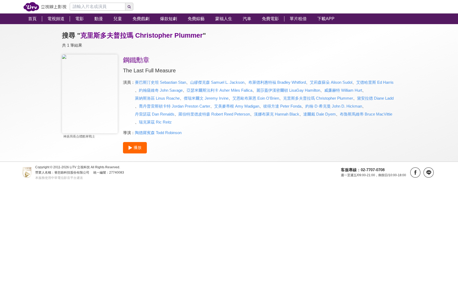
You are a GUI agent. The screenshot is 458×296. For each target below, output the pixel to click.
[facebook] (415, 172)
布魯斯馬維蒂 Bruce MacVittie (366, 114)
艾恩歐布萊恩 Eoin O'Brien (255, 98)
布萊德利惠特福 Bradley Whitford (277, 82)
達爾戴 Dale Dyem (319, 114)
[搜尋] (129, 7)
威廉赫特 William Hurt (343, 90)
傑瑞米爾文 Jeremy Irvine (206, 98)
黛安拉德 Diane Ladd (375, 98)
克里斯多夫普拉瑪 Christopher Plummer (318, 98)
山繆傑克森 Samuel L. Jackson (217, 82)
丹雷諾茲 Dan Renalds (154, 114)
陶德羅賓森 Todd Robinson (158, 132)
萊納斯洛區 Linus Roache (157, 98)
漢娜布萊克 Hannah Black (276, 114)
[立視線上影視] (45, 6)
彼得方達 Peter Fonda (282, 106)
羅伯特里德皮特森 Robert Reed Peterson (214, 114)
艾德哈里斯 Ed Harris (375, 82)
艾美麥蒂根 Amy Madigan (236, 106)
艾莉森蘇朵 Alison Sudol (331, 82)
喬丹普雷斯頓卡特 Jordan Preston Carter (174, 106)
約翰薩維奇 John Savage (161, 90)
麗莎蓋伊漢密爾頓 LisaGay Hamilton (288, 90)
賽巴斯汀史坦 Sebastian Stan (160, 82)
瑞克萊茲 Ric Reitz (155, 122)
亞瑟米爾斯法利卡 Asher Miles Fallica (219, 90)
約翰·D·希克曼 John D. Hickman (333, 106)
